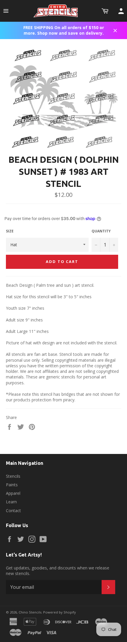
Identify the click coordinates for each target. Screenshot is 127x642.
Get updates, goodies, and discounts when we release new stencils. (57, 570)
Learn (11, 501)
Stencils (13, 476)
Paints (12, 484)
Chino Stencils (30, 612)
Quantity (101, 231)
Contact (13, 510)
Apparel (13, 493)
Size (10, 231)
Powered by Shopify (59, 612)
